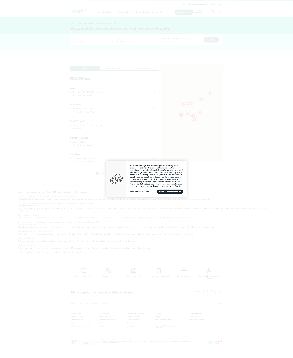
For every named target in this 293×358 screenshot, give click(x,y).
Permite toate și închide (170, 191)
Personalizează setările (140, 192)
